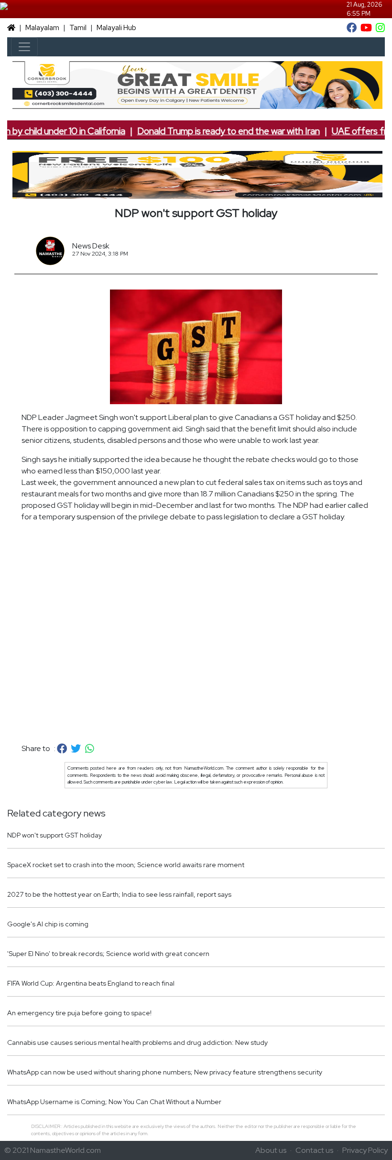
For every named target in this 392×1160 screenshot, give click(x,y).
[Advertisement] (196, 632)
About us (270, 1150)
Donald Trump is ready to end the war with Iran (216, 131)
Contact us (314, 1150)
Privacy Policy (365, 1150)
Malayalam (42, 27)
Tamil (78, 27)
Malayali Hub (116, 27)
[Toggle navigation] (24, 46)
